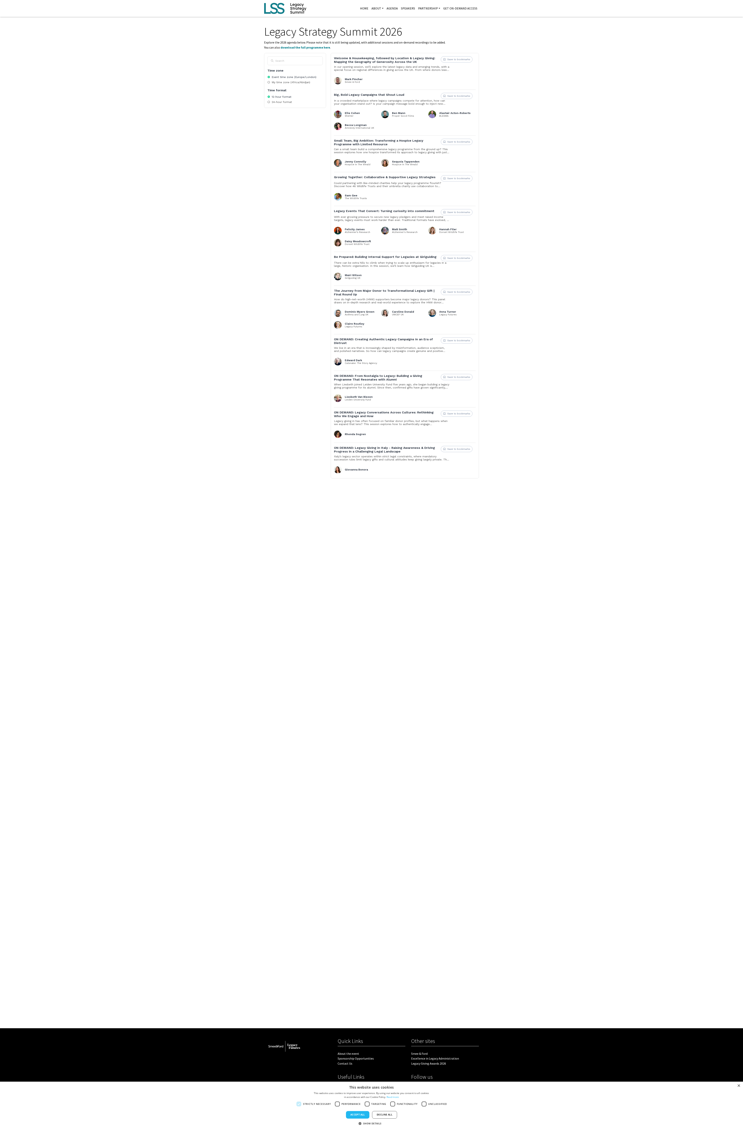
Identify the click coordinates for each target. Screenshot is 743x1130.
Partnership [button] (428, 8)
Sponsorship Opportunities (356, 1058)
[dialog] (371, 1106)
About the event (348, 1054)
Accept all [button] (357, 1114)
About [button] (376, 8)
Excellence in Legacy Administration (435, 1058)
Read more (393, 1097)
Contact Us (345, 1063)
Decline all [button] (384, 1114)
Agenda (392, 8)
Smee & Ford (419, 1054)
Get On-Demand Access (460, 8)
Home (364, 8)
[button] (371, 1123)
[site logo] (285, 8)
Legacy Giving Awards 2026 (428, 1063)
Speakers (408, 8)
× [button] (738, 1085)
